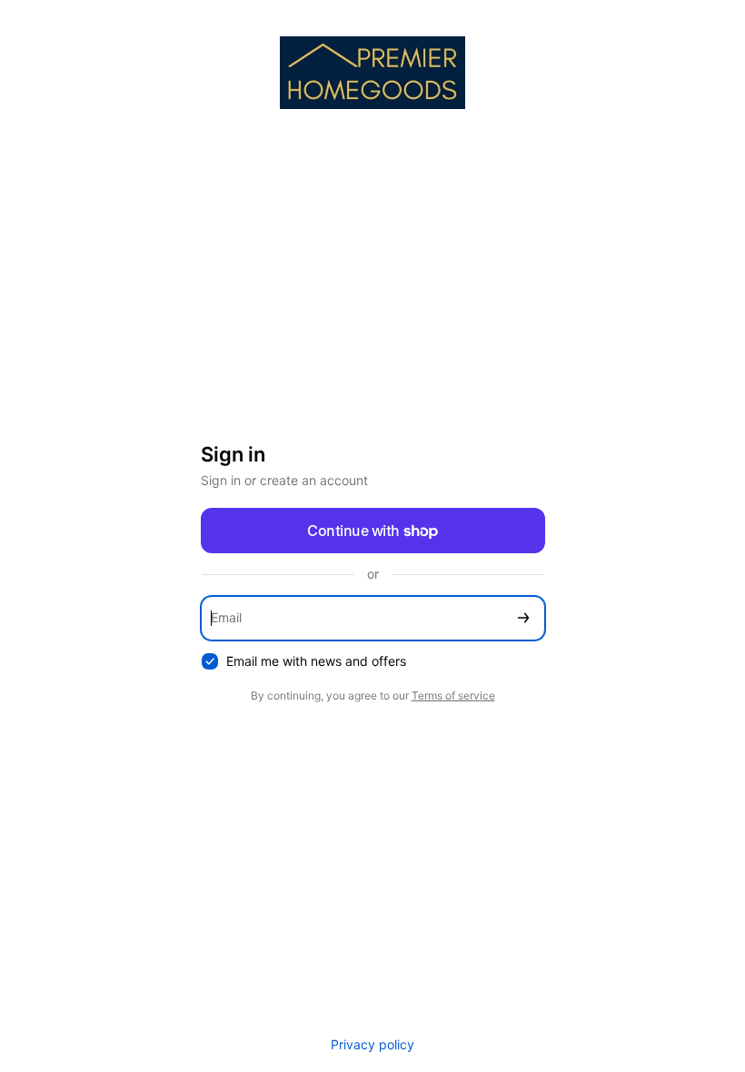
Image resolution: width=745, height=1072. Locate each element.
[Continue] (523, 618)
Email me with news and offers (316, 661)
